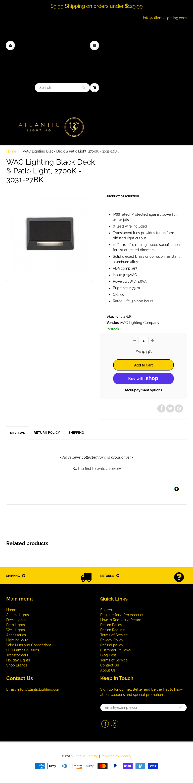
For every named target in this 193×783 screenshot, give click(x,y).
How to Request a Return (120, 620)
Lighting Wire (17, 640)
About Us (108, 670)
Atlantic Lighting (85, 756)
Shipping (76, 432)
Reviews (17, 433)
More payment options (143, 390)
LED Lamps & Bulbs (22, 650)
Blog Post (108, 655)
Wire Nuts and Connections (29, 645)
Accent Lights (17, 615)
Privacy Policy (111, 640)
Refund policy (111, 645)
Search (106, 610)
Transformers (17, 655)
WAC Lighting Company (139, 323)
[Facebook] (105, 724)
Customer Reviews (115, 650)
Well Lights (15, 630)
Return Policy (47, 432)
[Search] (83, 88)
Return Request (113, 630)
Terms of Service (114, 635)
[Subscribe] (180, 707)
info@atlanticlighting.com (165, 18)
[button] (96, 468)
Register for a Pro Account (121, 615)
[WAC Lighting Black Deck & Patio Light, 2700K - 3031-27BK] (49, 235)
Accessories (16, 635)
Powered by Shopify (116, 756)
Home (11, 151)
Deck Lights (16, 620)
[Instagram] (114, 724)
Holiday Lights (18, 660)
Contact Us (109, 665)
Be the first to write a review (96, 468)
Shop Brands (16, 665)
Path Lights (15, 625)
